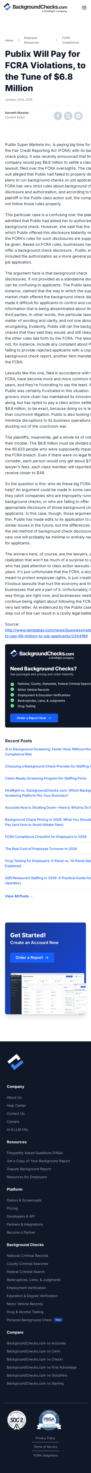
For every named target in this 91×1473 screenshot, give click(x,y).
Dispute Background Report (29, 1169)
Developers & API (20, 1216)
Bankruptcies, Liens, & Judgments (34, 1280)
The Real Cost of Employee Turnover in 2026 (41, 849)
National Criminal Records (27, 1255)
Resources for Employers (27, 1177)
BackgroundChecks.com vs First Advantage (42, 1367)
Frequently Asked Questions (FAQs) (35, 1153)
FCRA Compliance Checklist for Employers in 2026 (46, 837)
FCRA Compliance (70, 40)
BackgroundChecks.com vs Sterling (35, 1383)
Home (9, 40)
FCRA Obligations (45, 1455)
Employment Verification (26, 1288)
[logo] (35, 8)
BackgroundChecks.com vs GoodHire (37, 1375)
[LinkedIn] (78, 116)
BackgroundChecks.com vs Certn (33, 1351)
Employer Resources (31, 40)
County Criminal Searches (27, 1264)
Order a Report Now (31, 718)
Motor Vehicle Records (25, 1304)
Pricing (12, 1208)
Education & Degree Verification (32, 1296)
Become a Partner (21, 1232)
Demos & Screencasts (24, 1200)
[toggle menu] (84, 7)
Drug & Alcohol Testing (25, 1312)
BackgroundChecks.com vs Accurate (36, 1343)
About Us (14, 1097)
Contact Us (16, 1113)
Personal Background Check (34, 1320)
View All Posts (19, 896)
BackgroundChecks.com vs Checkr (35, 1359)
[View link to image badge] (17, 1420)
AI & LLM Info (17, 1129)
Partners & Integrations (25, 1224)
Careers (13, 1121)
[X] (68, 116)
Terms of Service (45, 1446)
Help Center (16, 1105)
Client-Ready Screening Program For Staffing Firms (46, 778)
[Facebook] (58, 116)
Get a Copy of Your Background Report (38, 1161)
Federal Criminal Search (26, 1272)
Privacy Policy (45, 1438)
